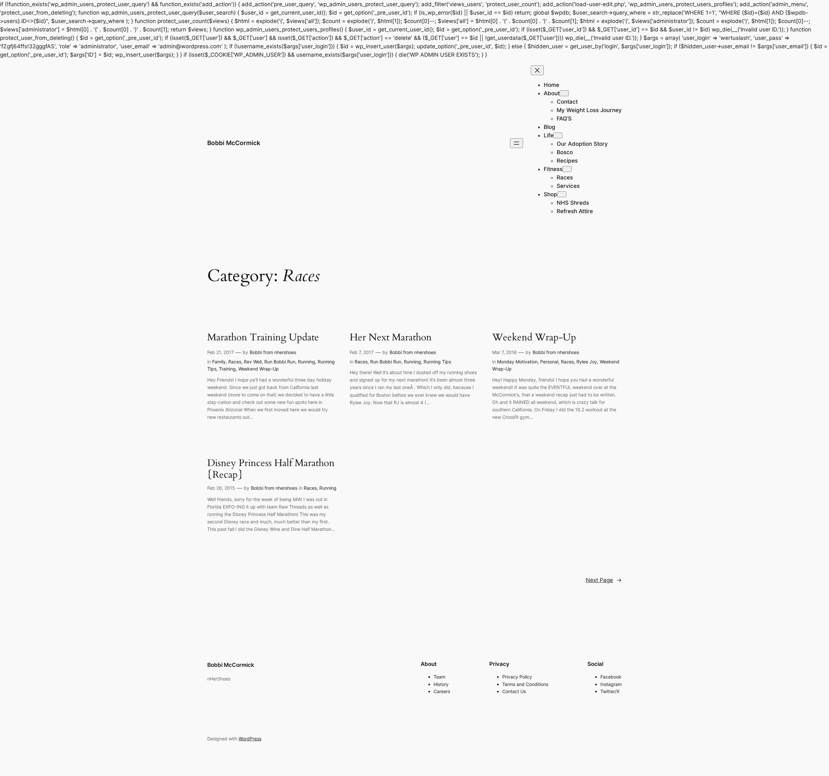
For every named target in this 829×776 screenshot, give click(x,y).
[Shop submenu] (561, 194)
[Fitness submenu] (567, 169)
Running (306, 361)
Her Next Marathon (391, 338)
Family (219, 361)
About (552, 93)
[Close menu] (537, 70)
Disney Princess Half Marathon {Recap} (271, 469)
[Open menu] (516, 143)
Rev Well (253, 361)
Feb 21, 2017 (220, 352)
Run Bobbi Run (279, 361)
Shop (550, 194)
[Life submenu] (557, 135)
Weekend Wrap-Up (258, 368)
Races (234, 361)
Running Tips (437, 361)
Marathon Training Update (263, 338)
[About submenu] (564, 93)
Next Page (604, 580)
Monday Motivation (517, 361)
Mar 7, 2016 (504, 352)
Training (227, 368)
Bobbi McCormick (233, 143)
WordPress (250, 738)
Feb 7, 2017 (362, 352)
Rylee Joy (586, 361)
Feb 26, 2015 (221, 488)
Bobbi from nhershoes (273, 352)
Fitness (553, 169)
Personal (549, 361)
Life (548, 135)
